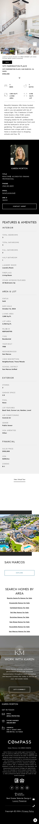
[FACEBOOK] (12, 788)
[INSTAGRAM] (17, 788)
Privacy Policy (28, 811)
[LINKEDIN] (22, 788)
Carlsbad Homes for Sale (19, 608)
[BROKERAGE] (27, 788)
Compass (31, 753)
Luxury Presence (20, 801)
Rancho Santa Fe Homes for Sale (19, 598)
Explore (19, 573)
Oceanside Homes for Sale (19, 603)
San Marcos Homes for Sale (19, 631)
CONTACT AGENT (19, 206)
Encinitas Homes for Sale (19, 617)
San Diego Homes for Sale (20, 622)
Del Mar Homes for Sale (19, 612)
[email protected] (17, 58)
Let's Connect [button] (19, 689)
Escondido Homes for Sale (19, 627)
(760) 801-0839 (8, 186)
